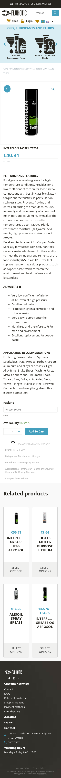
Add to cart (36, 431)
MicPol (24, 478)
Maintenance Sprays (22, 68)
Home (5, 68)
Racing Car (24, 472)
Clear (5, 415)
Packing (8, 402)
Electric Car (26, 469)
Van (33, 472)
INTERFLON (19, 449)
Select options (16, 569)
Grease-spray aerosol (28, 462)
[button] (5, 44)
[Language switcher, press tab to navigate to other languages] (50, 21)
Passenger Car (40, 469)
